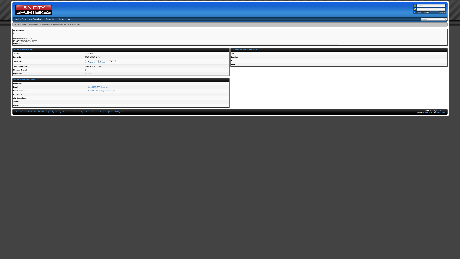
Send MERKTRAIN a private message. (101, 91)
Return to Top (79, 112)
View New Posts (20, 19)
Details (89, 73)
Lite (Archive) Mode (106, 112)
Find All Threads (90, 62)
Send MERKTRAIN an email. (98, 87)
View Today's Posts (35, 19)
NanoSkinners (440, 111)
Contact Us (19, 112)
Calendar (61, 19)
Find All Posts (101, 62)
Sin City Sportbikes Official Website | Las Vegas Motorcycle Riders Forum (38, 24)
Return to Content (92, 112)
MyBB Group (441, 112)
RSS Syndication (120, 112)
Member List (50, 19)
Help (68, 19)
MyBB (426, 112)
